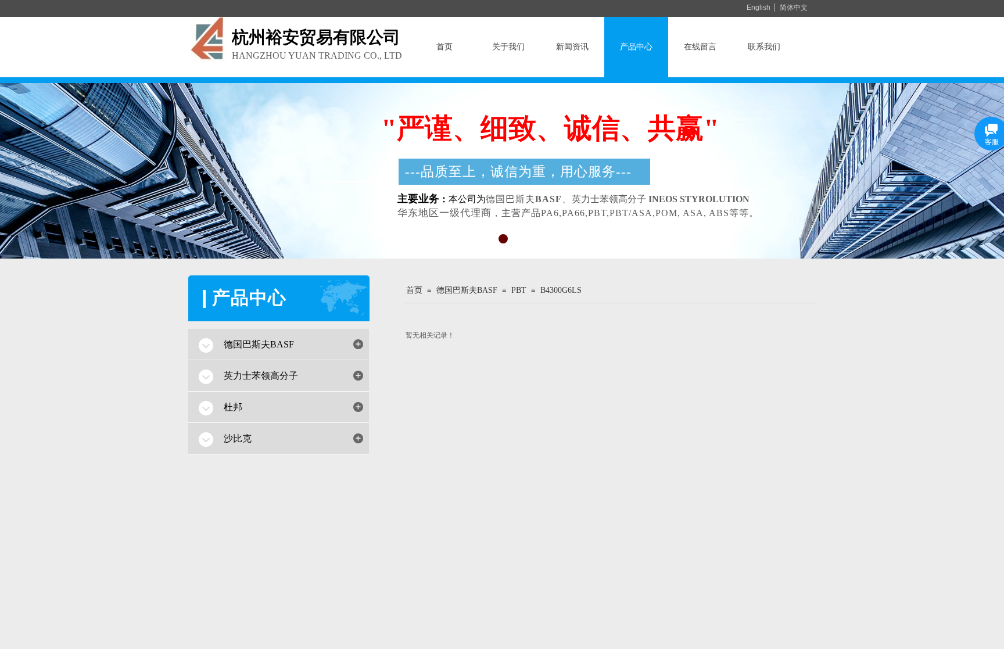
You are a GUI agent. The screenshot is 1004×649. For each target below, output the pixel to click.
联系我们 (764, 46)
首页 (444, 46)
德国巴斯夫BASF (466, 290)
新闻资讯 (572, 46)
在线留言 (700, 46)
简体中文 (794, 7)
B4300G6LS (561, 290)
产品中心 (636, 46)
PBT (518, 290)
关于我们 (508, 46)
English (758, 7)
